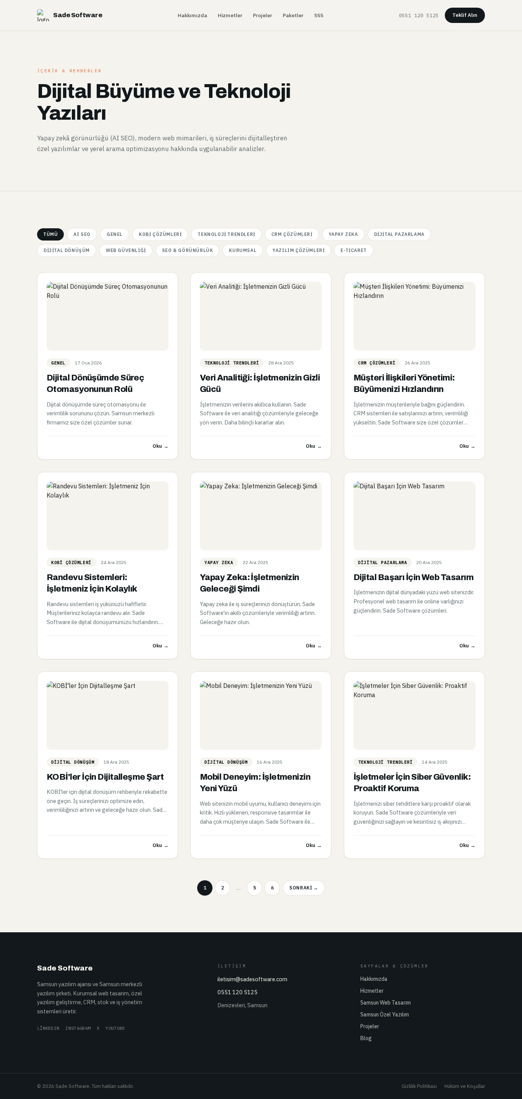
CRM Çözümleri (292, 234)
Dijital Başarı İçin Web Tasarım (413, 577)
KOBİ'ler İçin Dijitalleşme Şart (105, 777)
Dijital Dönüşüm (67, 250)
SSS (318, 15)
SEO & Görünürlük (187, 250)
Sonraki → (303, 888)
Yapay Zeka (343, 234)
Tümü (50, 234)
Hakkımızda (192, 15)
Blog (366, 1038)
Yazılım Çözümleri (298, 250)
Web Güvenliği (126, 250)
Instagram (78, 1028)
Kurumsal (242, 250)
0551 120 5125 (419, 15)
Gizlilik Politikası (419, 1086)
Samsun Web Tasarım (385, 1002)
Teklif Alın (464, 15)
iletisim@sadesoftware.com (252, 979)
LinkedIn (48, 1028)
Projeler (262, 15)
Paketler (293, 15)
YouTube (115, 1028)
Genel (115, 234)
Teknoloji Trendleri (226, 234)
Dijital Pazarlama (399, 234)
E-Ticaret (353, 250)
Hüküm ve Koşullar (464, 1086)
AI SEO (82, 234)
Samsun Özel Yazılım (384, 1014)
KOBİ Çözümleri (160, 234)
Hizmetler (230, 15)
